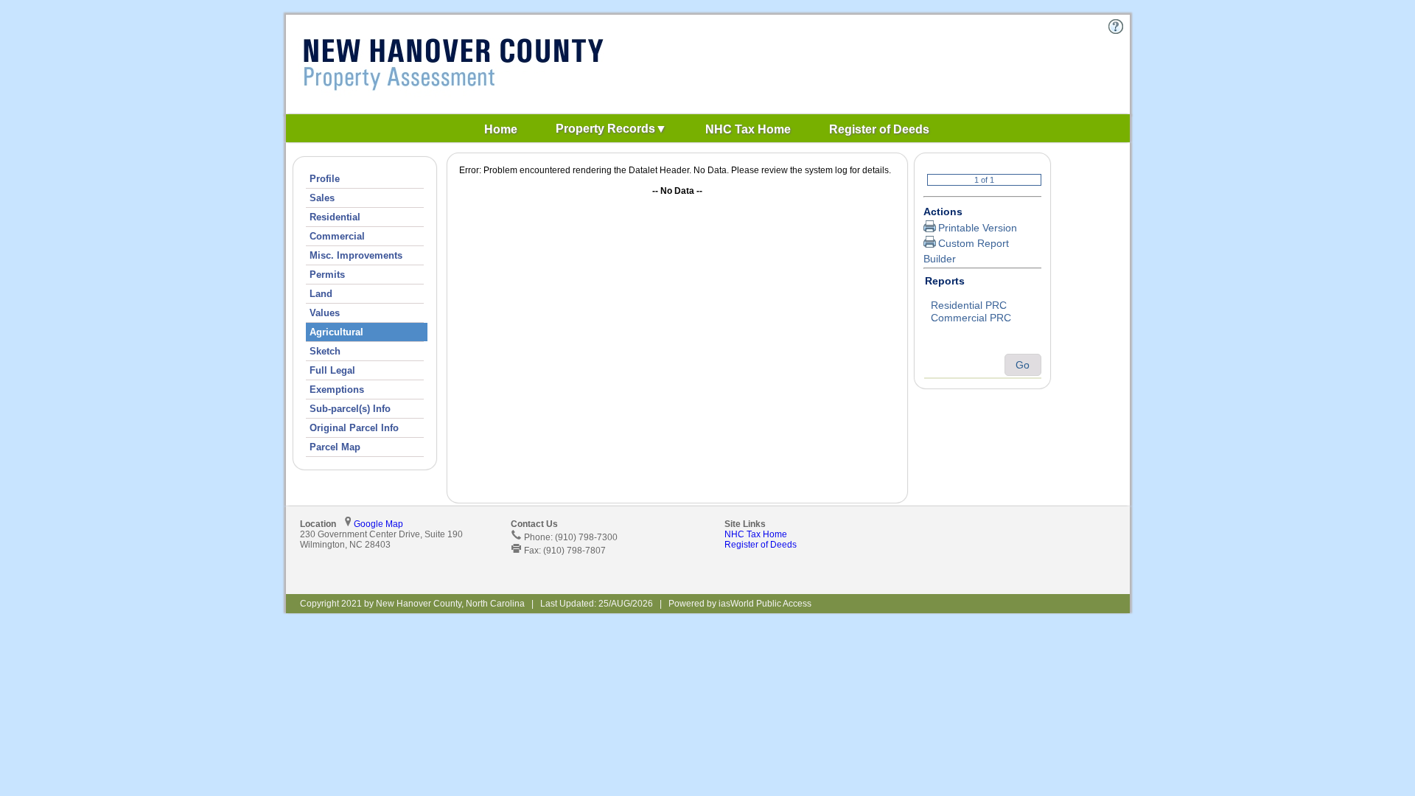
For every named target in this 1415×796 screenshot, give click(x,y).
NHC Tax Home (755, 534)
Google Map (378, 524)
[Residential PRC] (982, 306)
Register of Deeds (760, 545)
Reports (945, 281)
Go (1023, 365)
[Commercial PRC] (982, 318)
